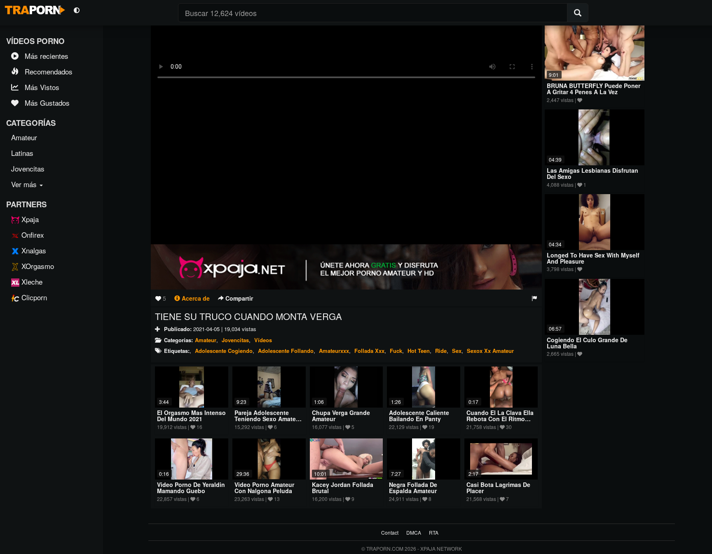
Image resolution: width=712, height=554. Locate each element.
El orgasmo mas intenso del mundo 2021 (191, 415)
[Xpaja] (346, 267)
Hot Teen (419, 351)
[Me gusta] (158, 298)
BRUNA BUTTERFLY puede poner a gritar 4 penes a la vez (593, 88)
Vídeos (263, 340)
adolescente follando (286, 351)
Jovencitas (235, 340)
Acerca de (195, 298)
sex (456, 351)
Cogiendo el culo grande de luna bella (587, 343)
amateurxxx (334, 351)
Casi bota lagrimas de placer (498, 487)
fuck (396, 351)
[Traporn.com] (33, 9)
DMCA (413, 532)
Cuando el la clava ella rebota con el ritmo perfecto (500, 418)
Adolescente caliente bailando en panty (419, 415)
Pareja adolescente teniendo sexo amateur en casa (268, 418)
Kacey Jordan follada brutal (342, 487)
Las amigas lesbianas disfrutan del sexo (592, 173)
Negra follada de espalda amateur (413, 487)
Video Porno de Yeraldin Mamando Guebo (191, 487)
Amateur (205, 340)
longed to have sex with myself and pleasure (593, 258)
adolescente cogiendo (224, 351)
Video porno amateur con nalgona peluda (264, 487)
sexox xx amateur (490, 351)
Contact (389, 532)
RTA (433, 532)
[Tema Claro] (76, 9)
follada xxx (369, 351)
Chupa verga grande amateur (341, 415)
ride (441, 351)
